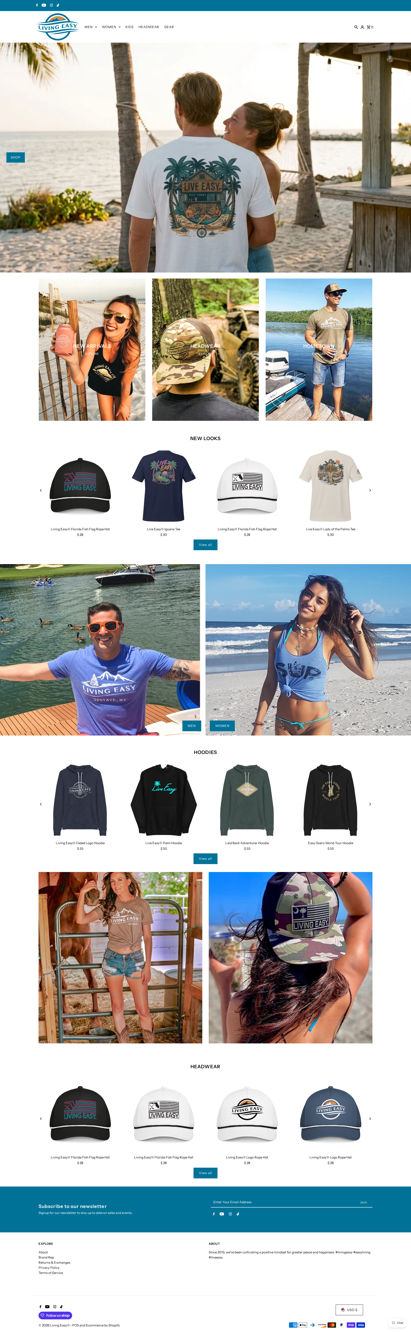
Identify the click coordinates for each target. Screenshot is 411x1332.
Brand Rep (46, 1257)
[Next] (370, 490)
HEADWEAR (148, 27)
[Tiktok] (57, 5)
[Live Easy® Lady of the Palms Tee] (330, 486)
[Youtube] (43, 5)
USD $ (352, 1310)
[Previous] (41, 490)
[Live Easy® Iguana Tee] (163, 486)
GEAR (169, 27)
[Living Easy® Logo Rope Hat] (247, 1114)
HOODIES (205, 752)
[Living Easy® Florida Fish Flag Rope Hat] (80, 486)
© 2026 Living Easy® (54, 1325)
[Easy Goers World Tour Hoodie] (330, 800)
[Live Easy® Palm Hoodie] (163, 800)
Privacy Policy (49, 1268)
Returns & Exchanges (54, 1262)
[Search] (356, 27)
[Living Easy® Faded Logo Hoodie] (80, 800)
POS (75, 1325)
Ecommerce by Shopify (103, 1325)
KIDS (129, 27)
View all (205, 545)
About (43, 1252)
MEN (89, 27)
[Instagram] (51, 5)
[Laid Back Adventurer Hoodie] (247, 800)
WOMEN (109, 27)
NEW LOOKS (205, 438)
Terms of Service (51, 1273)
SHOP (16, 157)
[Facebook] (36, 5)
